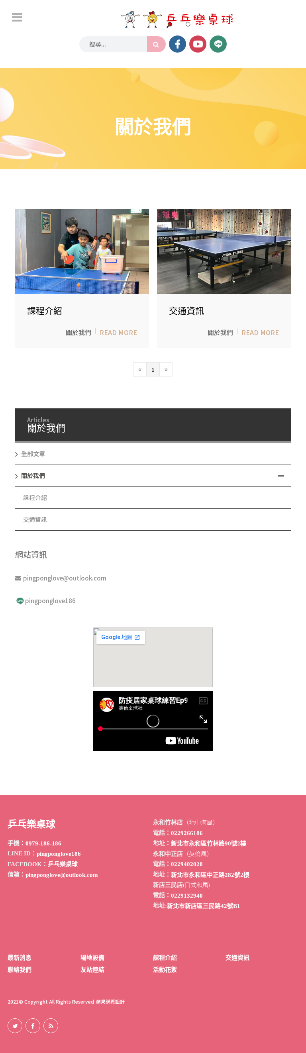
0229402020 (187, 864)
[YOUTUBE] (197, 44)
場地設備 (92, 958)
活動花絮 (165, 970)
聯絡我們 (19, 970)
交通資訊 (186, 311)
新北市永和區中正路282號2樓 (210, 875)
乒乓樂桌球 (63, 864)
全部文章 (33, 453)
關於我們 (78, 332)
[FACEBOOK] (177, 44)
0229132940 (187, 895)
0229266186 (187, 833)
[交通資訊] (224, 251)
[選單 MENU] (17, 17)
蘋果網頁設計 (110, 1001)
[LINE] (218, 44)
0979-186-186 (43, 843)
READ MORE (118, 332)
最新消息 (19, 958)
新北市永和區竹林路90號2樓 (208, 843)
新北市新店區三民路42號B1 (203, 906)
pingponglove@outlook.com (64, 578)
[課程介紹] (82, 251)
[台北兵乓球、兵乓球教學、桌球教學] (176, 19)
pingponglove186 (50, 600)
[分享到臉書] (33, 1025)
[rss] (50, 1025)
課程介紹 (44, 311)
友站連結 (92, 970)
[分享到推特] (15, 1025)
